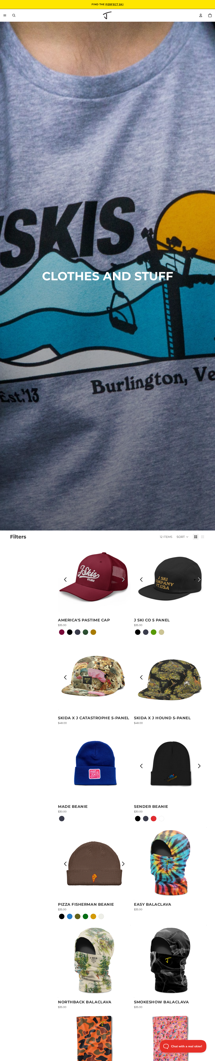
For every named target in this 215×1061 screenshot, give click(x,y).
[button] (183, 536)
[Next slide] (123, 579)
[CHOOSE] (124, 609)
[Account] (200, 15)
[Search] (13, 15)
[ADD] (124, 707)
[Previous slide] (65, 579)
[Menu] (5, 15)
